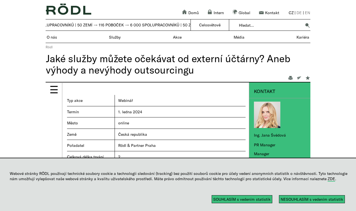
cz (291, 12)
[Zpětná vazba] (306, 78)
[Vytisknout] (289, 78)
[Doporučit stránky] (297, 78)
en (307, 12)
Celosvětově (210, 24)
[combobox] (270, 25)
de (299, 12)
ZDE (331, 178)
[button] (307, 25)
